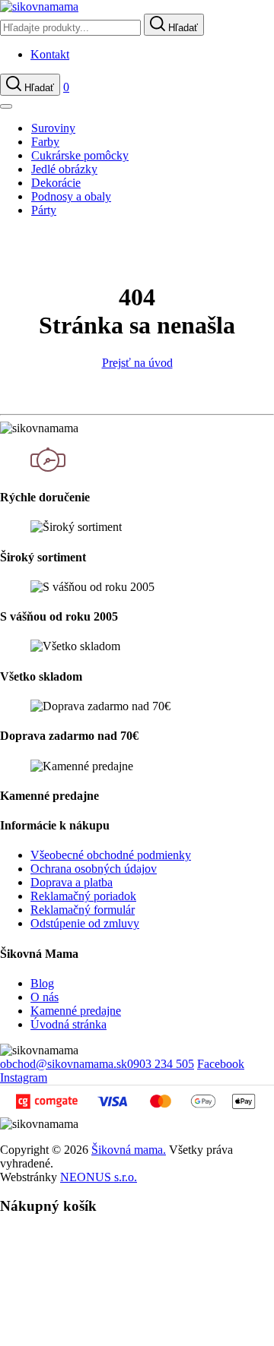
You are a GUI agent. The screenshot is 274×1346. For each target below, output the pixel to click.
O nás (44, 997)
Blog (42, 983)
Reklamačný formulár (82, 909)
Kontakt (49, 54)
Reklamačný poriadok (83, 895)
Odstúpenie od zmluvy (84, 923)
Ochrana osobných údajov (93, 868)
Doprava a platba (71, 882)
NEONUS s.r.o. (98, 1177)
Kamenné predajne (75, 1010)
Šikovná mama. (128, 1149)
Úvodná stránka (68, 1024)
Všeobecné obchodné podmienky (110, 854)
